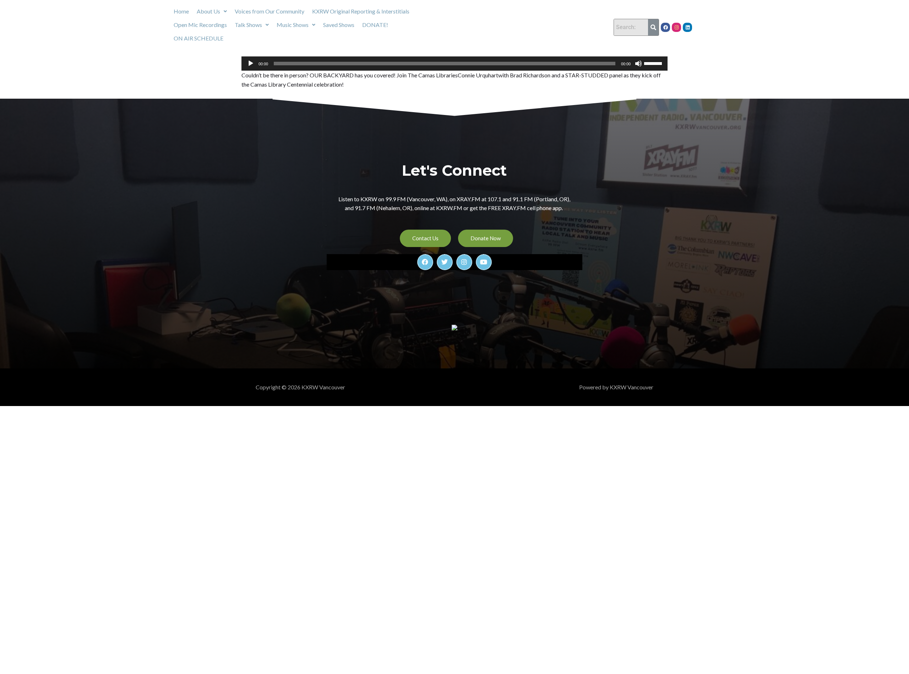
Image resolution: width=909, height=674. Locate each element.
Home (181, 11)
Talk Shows (248, 24)
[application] (454, 63)
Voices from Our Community (269, 11)
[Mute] (638, 63)
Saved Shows (338, 24)
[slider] (654, 62)
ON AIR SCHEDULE (198, 38)
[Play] (250, 63)
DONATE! (375, 24)
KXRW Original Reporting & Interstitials (360, 11)
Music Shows (293, 24)
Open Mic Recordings (200, 24)
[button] (211, 11)
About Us (208, 11)
